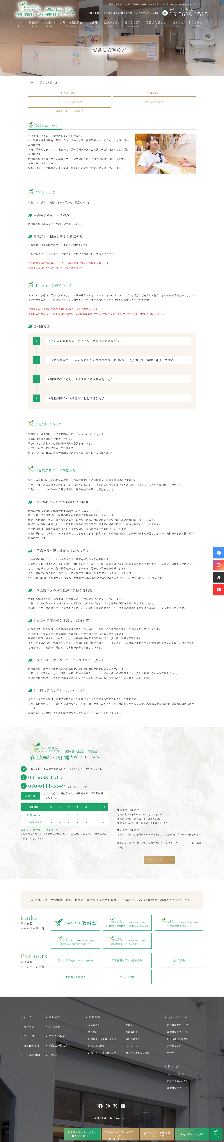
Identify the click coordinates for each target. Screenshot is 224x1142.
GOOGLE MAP (159, 859)
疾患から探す (111, 23)
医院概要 (54, 1026)
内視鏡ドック (133, 1045)
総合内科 (93, 1032)
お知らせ (178, 23)
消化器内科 (94, 1025)
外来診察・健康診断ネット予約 (158, 1134)
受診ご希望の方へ (157, 23)
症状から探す (133, 23)
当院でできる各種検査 (137, 1052)
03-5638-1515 (45, 777)
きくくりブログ (198, 23)
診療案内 (50, 23)
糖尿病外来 (132, 1032)
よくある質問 (32, 1055)
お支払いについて (154, 102)
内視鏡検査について (177, 1025)
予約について (154, 93)
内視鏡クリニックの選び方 (70, 111)
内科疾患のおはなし (177, 1039)
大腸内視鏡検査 (96, 1045)
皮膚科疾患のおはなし (179, 1032)
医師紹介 (54, 1017)
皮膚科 (93, 23)
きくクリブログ (175, 1045)
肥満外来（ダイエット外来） (103, 1039)
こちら (52, 341)
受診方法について (69, 93)
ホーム (20, 23)
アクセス (29, 1036)
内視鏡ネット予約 (193, 1134)
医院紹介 (34, 23)
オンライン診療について (70, 102)
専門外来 (29, 1026)
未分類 (170, 1052)
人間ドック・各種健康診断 (102, 1052)
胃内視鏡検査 (133, 1039)
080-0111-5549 (46, 785)
